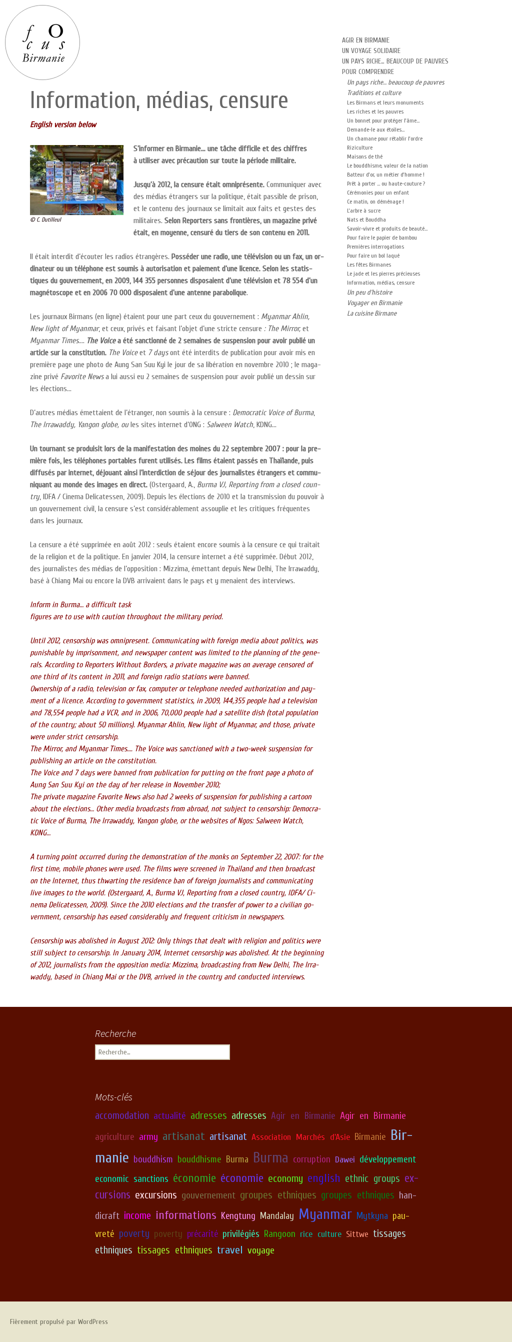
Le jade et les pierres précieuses (383, 273)
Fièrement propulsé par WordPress (59, 1321)
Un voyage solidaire (371, 51)
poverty (134, 1233)
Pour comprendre (368, 72)
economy (285, 1178)
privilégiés (241, 1233)
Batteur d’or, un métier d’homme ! (385, 174)
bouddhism (153, 1159)
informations (186, 1215)
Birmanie (370, 1136)
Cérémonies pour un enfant (378, 192)
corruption (311, 1159)
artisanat (183, 1136)
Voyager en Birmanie (374, 303)
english (324, 1178)
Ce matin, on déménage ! (375, 201)
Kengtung (238, 1215)
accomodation (122, 1115)
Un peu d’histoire (369, 292)
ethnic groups (372, 1178)
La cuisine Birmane (371, 313)
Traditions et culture (374, 93)
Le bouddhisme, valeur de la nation (387, 165)
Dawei (345, 1159)
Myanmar (325, 1214)
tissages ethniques (174, 1250)
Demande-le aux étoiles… (375, 129)
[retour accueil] (42, 42)
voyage (261, 1250)
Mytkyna (372, 1215)
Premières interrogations (375, 246)
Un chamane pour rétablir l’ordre (384, 138)
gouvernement (209, 1195)
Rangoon (280, 1233)
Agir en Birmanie (366, 40)
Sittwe (357, 1234)
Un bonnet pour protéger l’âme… (383, 120)
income (137, 1215)
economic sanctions (131, 1178)
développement (388, 1159)
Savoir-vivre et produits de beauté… (387, 228)
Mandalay (277, 1215)
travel (230, 1249)
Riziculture (359, 147)
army (148, 1136)
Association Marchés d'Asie (301, 1137)
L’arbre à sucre (363, 210)
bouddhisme (200, 1159)
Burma (237, 1159)
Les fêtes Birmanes (369, 264)
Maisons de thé (364, 156)
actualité (170, 1115)
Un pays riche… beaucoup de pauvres (395, 61)
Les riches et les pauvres (375, 111)
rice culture (321, 1234)
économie (194, 1178)
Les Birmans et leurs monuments (385, 102)
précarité (202, 1233)
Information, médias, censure (380, 282)
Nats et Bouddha (366, 219)
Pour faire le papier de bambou (382, 237)
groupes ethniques (278, 1195)
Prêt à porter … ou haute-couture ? (386, 183)
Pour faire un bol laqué (373, 255)
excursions (156, 1195)
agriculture (114, 1136)
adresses (208, 1115)
